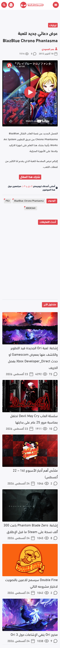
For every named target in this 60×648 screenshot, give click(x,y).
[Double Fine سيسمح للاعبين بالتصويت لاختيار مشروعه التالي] (30, 560)
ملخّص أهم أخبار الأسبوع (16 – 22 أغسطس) (35, 473)
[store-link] (10, 5)
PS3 (8, 200)
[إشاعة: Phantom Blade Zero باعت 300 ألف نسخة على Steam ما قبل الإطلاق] (30, 505)
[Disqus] (30, 262)
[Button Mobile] (56, 5)
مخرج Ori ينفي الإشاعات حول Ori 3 (34, 634)
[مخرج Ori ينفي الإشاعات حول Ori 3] (30, 615)
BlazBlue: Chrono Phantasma (29, 200)
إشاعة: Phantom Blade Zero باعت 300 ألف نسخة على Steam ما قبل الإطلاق (30, 528)
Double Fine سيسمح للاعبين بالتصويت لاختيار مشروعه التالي (31, 583)
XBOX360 (30, 207)
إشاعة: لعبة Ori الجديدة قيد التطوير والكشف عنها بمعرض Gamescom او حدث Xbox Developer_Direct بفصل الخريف (33, 357)
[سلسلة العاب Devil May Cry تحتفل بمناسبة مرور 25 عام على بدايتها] (30, 396)
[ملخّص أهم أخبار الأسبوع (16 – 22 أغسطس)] (30, 451)
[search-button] (4, 5)
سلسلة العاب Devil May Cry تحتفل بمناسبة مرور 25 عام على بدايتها (34, 419)
